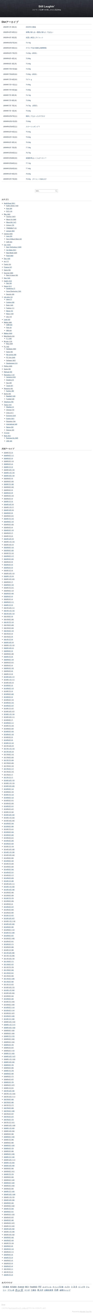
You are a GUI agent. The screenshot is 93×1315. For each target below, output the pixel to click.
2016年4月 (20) (9, 803)
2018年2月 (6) (8, 740)
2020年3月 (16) (9, 668)
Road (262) (9, 256)
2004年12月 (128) (9, 1194)
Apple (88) (9, 352)
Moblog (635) (8, 333)
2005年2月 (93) (9, 1189)
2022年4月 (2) (8, 596)
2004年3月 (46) (9, 1220)
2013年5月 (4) (8, 904)
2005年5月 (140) (9, 1180)
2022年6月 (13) (9, 591)
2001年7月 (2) (8, 1272)
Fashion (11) (10, 308)
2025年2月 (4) (8, 499)
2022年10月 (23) (9, 579)
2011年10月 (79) (9, 959)
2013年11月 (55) (9, 887)
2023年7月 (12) (9, 553)
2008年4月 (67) (9, 1079)
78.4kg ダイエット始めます (36, 179)
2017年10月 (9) (9, 752)
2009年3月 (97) (9, 1048)
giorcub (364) (10, 231)
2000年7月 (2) (8, 1275)
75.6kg (28, 137)
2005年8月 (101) (9, 1171)
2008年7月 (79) (9, 1071)
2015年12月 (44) (9, 815)
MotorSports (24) (9, 336)
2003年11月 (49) (9, 1232)
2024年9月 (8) (8, 513)
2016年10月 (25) (9, 786)
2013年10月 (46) (9, 890)
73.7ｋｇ (29, 79)
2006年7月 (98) (9, 1140)
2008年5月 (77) (9, 1076)
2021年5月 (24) (9, 628)
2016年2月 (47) (9, 809)
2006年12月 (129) (9, 1125)
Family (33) (7, 264)
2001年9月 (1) (8, 1269)
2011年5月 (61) (9, 973)
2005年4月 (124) (9, 1183)
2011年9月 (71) (9, 961)
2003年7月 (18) (9, 1243)
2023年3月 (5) (8, 565)
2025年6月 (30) (9, 487)
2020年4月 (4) (8, 665)
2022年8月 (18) (9, 585)
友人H (40, 1289)
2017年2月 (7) (8, 775)
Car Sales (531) (11, 250)
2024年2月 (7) (8, 533)
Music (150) (10, 314)
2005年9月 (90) (9, 1168)
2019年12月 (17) (9, 677)
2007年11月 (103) (9, 1094)
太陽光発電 (48, 1290)
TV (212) (6, 433)
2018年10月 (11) (9, 717)
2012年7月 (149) (9, 933)
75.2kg (28, 111)
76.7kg (28, 152)
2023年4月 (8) (8, 562)
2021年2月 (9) (8, 637)
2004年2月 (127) (9, 1223)
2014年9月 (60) (9, 858)
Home (3, 1305)
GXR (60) (9, 242)
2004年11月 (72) (9, 1197)
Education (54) (11, 421)
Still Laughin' (47, 6)
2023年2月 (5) (8, 568)
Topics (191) (8, 405)
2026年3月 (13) (9, 461)
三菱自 (33, 1290)
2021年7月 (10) (9, 622)
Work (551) (7, 436)
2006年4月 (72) (9, 1148)
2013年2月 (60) (9, 913)
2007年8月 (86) (9, 1102)
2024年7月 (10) (9, 519)
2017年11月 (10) (9, 749)
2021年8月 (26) (9, 619)
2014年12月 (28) (9, 849)
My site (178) (8, 341)
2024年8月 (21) (9, 516)
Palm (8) (9, 328)
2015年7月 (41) (9, 829)
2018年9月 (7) (8, 720)
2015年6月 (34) (9, 832)
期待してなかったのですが (35, 116)
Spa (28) (9, 383)
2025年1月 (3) (8, 501)
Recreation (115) (9, 375)
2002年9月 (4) (8, 1255)
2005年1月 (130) (9, 1191)
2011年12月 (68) (9, 953)
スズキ (67, 1286)
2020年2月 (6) (8, 671)
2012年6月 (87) (9, 936)
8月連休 (13, 1286)
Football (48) (10, 399)
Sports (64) (7, 394)
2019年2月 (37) (9, 706)
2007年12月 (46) (9, 1091)
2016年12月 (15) (9, 780)
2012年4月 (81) (9, 941)
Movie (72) (9, 311)
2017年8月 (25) (9, 757)
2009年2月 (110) (9, 1051)
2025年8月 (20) (9, 481)
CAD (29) (9, 441)
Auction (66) (10, 391)
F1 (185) (9, 339)
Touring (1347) (11, 216)
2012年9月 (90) (9, 927)
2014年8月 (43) (9, 861)
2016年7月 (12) (9, 795)
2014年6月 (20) (9, 867)
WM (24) (9, 330)
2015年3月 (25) (9, 841)
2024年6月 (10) (9, 522)
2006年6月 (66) (9, 1143)
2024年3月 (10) (9, 530)
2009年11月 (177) (9, 1025)
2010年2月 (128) (9, 1016)
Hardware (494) (11, 349)
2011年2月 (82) (9, 982)
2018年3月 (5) (8, 737)
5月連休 (6, 1286)
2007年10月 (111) (9, 1097)
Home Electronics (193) (13, 291)
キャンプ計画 (58, 1286)
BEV (27, 1286)
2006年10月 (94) (9, 1131)
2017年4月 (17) (9, 769)
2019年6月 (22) (9, 694)
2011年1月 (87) (9, 984)
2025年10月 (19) (9, 476)
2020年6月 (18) (9, 660)
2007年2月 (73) (9, 1120)
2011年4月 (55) (9, 976)
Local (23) (7, 319)
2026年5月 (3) (8, 458)
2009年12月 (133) (9, 1022)
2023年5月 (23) (9, 559)
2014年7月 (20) (9, 864)
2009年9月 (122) (9, 1030)
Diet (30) (9, 283)
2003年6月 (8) (8, 1246)
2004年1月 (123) (9, 1226)
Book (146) (9, 305)
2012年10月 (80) (9, 924)
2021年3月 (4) (8, 634)
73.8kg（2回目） (32, 74)
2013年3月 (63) (9, 910)
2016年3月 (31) (9, 806)
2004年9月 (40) (9, 1203)
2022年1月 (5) (8, 605)
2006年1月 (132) (9, 1157)
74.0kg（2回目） (32, 53)
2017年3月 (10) (9, 772)
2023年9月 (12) (9, 547)
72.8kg (28, 58)
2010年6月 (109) (9, 1005)
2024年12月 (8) (9, 504)
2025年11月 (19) (9, 473)
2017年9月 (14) (9, 754)
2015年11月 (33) (9, 818)
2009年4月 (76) (9, 1045)
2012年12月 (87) (9, 918)
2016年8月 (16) (9, 792)
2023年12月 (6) (9, 539)
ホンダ (19, 1289)
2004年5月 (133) (9, 1214)
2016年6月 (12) (9, 798)
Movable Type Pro (86, 1312)
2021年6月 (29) (9, 625)
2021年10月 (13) (9, 614)
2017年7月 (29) (9, 760)
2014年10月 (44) (9, 855)
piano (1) (9, 299)
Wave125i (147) (11, 222)
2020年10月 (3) (9, 648)
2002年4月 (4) (8, 1266)
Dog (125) (7, 259)
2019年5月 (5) (8, 697)
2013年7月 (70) (9, 898)
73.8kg (28, 90)
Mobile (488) (8, 322)
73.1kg (28, 42)
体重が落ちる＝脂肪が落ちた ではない (39, 32)
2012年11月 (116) (9, 921)
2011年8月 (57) (9, 964)
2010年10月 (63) (9, 993)
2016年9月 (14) (9, 789)
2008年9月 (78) (9, 1065)
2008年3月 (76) (9, 1082)
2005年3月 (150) (9, 1186)
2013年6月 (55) (9, 901)
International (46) (11, 424)
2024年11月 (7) (9, 507)
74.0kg (28, 69)
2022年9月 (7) (8, 582)
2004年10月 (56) (9, 1200)
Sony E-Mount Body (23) (14, 239)
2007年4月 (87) (9, 1114)
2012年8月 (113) (9, 930)
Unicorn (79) (10, 225)
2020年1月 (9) (8, 674)
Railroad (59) (8, 372)
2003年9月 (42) (9, 1237)
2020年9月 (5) (8, 651)
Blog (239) (9, 344)
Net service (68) (11, 355)
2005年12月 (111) (9, 1160)
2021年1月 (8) (8, 639)
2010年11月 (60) (9, 990)
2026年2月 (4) (8, 464)
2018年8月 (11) (9, 723)
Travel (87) (9, 386)
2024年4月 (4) (8, 527)
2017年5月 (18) (9, 766)
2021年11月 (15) (9, 611)
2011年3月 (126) (9, 979)
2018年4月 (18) (9, 734)
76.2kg (28, 142)
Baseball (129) (10, 396)
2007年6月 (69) (9, 1108)
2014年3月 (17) (9, 875)
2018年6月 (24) (9, 729)
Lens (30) (9, 236)
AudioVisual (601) (9, 203)
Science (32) (10, 430)
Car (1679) (7, 245)
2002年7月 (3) (8, 1258)
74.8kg (28, 84)
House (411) (8, 286)
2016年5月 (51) (9, 800)
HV (39, 1286)
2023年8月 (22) (9, 550)
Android (21, 1286)
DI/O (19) (9, 211)
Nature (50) (9, 427)
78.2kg (28, 174)
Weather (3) (10, 407)
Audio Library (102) (12, 206)
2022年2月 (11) (9, 602)
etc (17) (6, 261)
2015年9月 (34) (9, 823)
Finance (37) (8, 267)
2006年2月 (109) (9, 1154)
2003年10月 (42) (9, 1235)
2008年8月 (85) (9, 1068)
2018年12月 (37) (9, 711)
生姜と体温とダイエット (34, 37)
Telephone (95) (8, 402)
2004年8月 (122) (9, 1206)
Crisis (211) (9, 413)
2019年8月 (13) (9, 688)
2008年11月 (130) (9, 1059)
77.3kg (28, 147)
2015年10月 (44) (9, 821)
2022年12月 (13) (9, 573)
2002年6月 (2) (8, 1260)
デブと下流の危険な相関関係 (36, 48)
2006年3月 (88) (9, 1151)
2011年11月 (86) (9, 956)
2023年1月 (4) (8, 570)
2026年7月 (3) (8, 453)
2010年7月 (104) (9, 1002)
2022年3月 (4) (8, 599)
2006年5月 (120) (9, 1145)
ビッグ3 (81, 1286)
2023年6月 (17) (9, 556)
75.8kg (28, 121)
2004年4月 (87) (9, 1217)
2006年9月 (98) (9, 1134)
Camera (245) (8, 234)
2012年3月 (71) (9, 944)
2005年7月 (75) (9, 1174)
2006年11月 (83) (9, 1128)
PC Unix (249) (10, 357)
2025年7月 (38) (9, 484)
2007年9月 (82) (9, 1099)
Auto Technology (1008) (13, 247)
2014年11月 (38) (9, 852)
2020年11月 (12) (9, 645)
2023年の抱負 (31, 27)
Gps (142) (7, 278)
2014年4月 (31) (9, 872)
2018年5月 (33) (9, 731)
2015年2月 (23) (9, 844)
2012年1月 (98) (9, 950)
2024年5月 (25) (9, 524)
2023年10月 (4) (9, 545)
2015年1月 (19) (9, 846)
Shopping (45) (8, 388)
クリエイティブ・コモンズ (19, 1308)
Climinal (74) (10, 410)
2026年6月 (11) (9, 455)
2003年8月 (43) (9, 1240)
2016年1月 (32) (9, 812)
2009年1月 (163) (9, 1053)
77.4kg (28, 168)
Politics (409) (8, 366)
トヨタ (74, 1286)
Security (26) (10, 294)
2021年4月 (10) (9, 631)
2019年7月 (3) (8, 691)
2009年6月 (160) (9, 1039)
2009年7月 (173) (9, 1036)
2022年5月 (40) (9, 593)
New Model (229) (11, 253)
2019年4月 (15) (9, 700)
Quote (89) (7, 369)
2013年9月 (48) (9, 892)
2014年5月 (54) (9, 869)
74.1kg (28, 95)
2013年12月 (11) (9, 884)
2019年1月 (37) (9, 708)
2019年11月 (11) (9, 680)
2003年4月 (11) (9, 1252)
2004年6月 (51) (9, 1212)
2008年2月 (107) (9, 1085)
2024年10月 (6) (9, 510)
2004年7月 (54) (9, 1209)
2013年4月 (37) (9, 907)
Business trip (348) (12, 438)
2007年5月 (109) (9, 1111)
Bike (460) (7, 214)
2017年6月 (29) (9, 763)
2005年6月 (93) (9, 1177)
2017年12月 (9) (9, 746)
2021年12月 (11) (9, 608)
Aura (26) (9, 208)
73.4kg (28, 63)
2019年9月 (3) (8, 685)
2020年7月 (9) (8, 657)
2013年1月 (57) (9, 915)
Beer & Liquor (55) (12, 275)
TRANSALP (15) (11, 228)
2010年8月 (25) (9, 999)
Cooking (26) (10, 302)
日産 (56, 1289)
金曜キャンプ (65, 1290)
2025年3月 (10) (9, 496)
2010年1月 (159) (9, 1019)
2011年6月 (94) (9, 970)
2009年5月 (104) (9, 1042)
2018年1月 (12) (9, 743)
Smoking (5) (10, 380)
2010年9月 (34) (9, 996)
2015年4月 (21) (9, 838)
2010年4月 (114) (9, 1010)
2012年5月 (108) (9, 938)
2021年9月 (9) (8, 616)
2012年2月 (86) (9, 947)
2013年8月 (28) (9, 895)
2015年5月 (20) (9, 835)
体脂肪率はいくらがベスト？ (36, 158)
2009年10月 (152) (9, 1028)
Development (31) (12, 363)
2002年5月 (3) (8, 1263)
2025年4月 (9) (8, 493)
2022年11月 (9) (9, 576)
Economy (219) (11, 416)
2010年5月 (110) (9, 1007)
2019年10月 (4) (9, 683)
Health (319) (8, 281)
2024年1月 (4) (8, 536)
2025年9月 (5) (8, 478)
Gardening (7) (10, 288)
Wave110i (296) (11, 219)
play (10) (9, 317)
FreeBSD (33, 1286)
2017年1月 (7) (8, 777)
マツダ (27, 1290)
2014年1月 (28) (9, 881)
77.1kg (28, 163)
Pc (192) (6, 347)
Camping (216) (11, 377)
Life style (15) (8, 297)
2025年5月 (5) (8, 490)
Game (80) (7, 270)
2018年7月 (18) (9, 726)
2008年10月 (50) (9, 1062)
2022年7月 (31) (9, 588)
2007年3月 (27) (9, 1117)
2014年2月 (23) (9, 878)
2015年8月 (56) (9, 826)
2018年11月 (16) (9, 714)
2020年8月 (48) (9, 654)
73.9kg (28, 100)
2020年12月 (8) (9, 642)
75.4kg (28, 132)
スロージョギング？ (33, 126)
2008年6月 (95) (9, 1074)
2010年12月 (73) (9, 987)
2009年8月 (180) (9, 1033)
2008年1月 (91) (9, 1088)
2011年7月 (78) (9, 967)
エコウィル (46, 1286)
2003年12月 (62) (9, 1229)
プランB (10, 1290)
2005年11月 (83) (9, 1163)
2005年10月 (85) (9, 1166)
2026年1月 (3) (8, 467)
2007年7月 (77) (9, 1105)
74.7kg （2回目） (32, 105)
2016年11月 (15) (9, 783)
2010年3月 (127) (9, 1013)
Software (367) (11, 360)
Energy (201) (10, 418)
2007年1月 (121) (9, 1122)
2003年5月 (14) (9, 1249)
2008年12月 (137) (9, 1056)
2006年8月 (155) (9, 1137)
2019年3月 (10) (9, 703)
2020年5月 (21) (9, 662)
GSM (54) (9, 325)
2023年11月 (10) (9, 542)
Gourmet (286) (8, 273)
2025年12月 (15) (9, 470)
